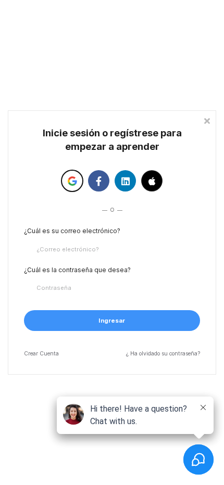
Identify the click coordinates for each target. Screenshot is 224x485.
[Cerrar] (207, 119)
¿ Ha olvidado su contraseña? (163, 353)
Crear (41, 353)
